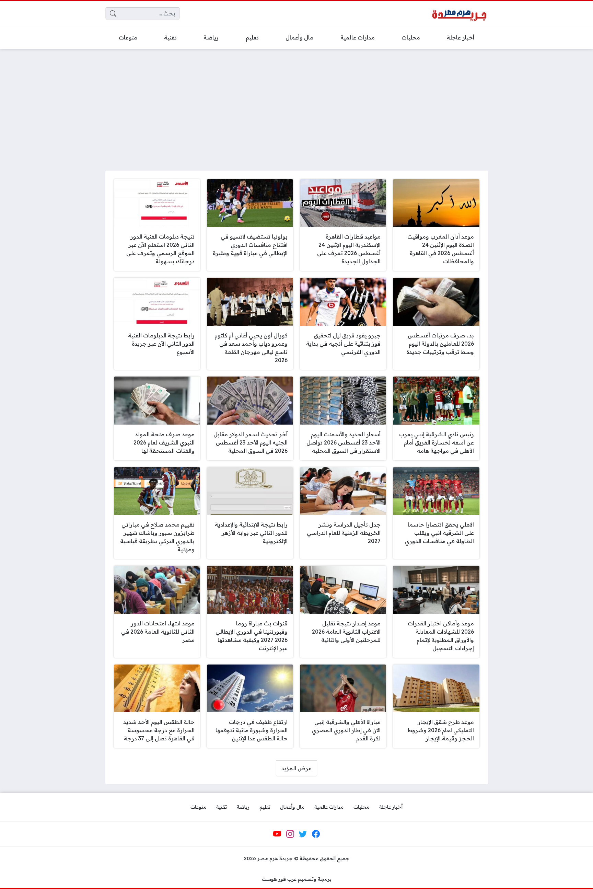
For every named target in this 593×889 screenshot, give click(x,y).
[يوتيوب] (277, 834)
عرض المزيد (296, 768)
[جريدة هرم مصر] (459, 13)
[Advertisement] (296, 105)
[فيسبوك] (315, 834)
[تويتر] (303, 834)
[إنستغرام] (289, 834)
